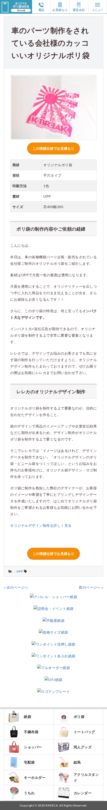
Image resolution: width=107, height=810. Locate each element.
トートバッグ (84, 732)
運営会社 (79, 9)
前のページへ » (91, 587)
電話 (41, 9)
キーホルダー (35, 777)
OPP (19, 571)
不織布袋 (31, 732)
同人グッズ (83, 747)
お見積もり (60, 9)
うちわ (29, 793)
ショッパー (33, 747)
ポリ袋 (79, 716)
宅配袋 (29, 762)
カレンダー (83, 793)
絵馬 (77, 762)
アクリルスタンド (86, 777)
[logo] (16, 3)
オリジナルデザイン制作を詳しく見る (41, 525)
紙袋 (27, 716)
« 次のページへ (16, 587)
